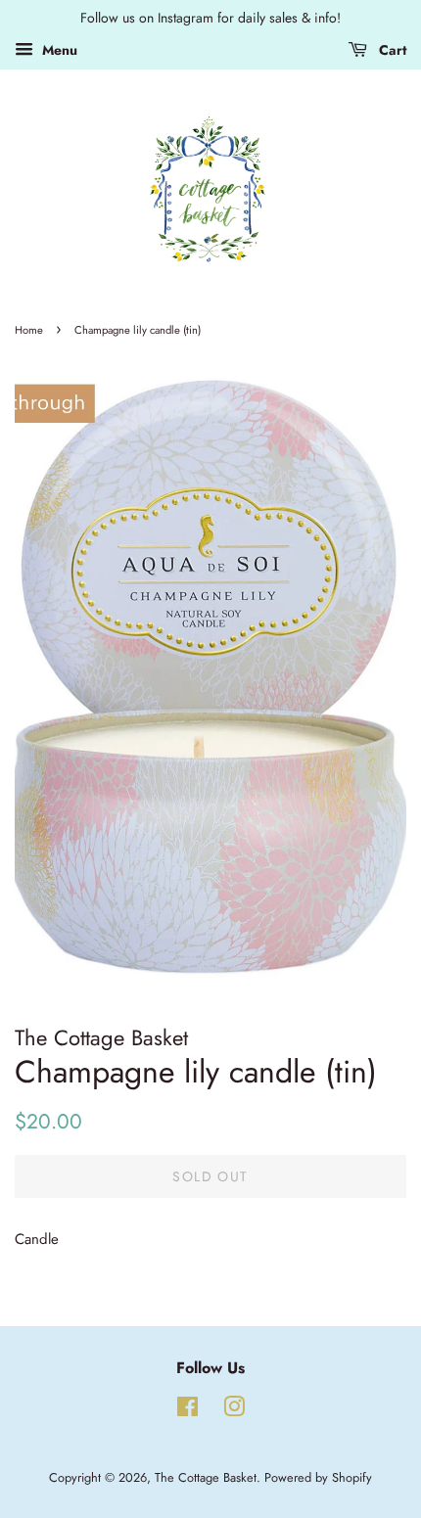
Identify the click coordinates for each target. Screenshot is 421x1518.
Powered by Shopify (318, 1477)
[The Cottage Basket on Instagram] (234, 1411)
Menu (57, 50)
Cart (390, 50)
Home (29, 330)
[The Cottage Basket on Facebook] (187, 1411)
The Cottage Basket (206, 1477)
